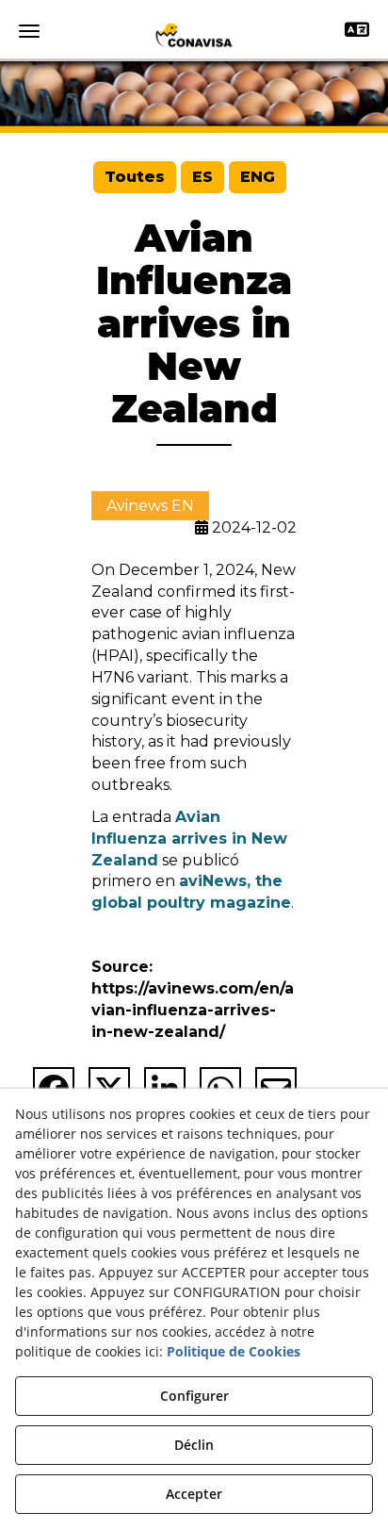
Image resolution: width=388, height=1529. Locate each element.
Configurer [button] (194, 1396)
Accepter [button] (194, 1494)
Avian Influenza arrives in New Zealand (189, 838)
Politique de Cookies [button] (233, 1351)
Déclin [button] (194, 1445)
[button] (194, 35)
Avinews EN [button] (150, 506)
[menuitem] (134, 177)
